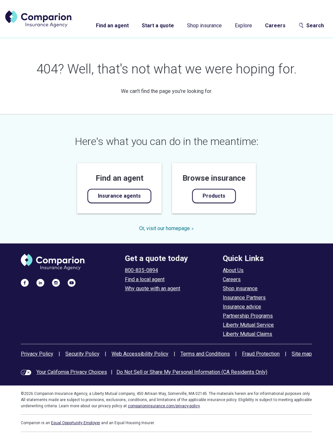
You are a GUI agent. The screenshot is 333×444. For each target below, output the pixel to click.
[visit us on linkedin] (40, 282)
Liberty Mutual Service (248, 325)
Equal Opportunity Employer (75, 423)
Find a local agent (145, 279)
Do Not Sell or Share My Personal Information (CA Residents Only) (191, 372)
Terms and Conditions (205, 354)
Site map (302, 354)
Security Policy (82, 354)
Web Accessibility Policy (140, 354)
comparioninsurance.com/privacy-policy (164, 406)
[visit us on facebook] (25, 282)
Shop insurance (204, 25)
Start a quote (158, 25)
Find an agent (112, 25)
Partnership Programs (248, 316)
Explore (243, 25)
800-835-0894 (141, 270)
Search (315, 25)
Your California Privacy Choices (71, 372)
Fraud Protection (261, 354)
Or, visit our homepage (164, 228)
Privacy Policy (37, 354)
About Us (233, 270)
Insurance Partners (244, 297)
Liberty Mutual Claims (247, 334)
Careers (275, 25)
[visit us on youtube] (71, 282)
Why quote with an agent (152, 288)
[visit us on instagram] (56, 282)
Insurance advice (242, 307)
